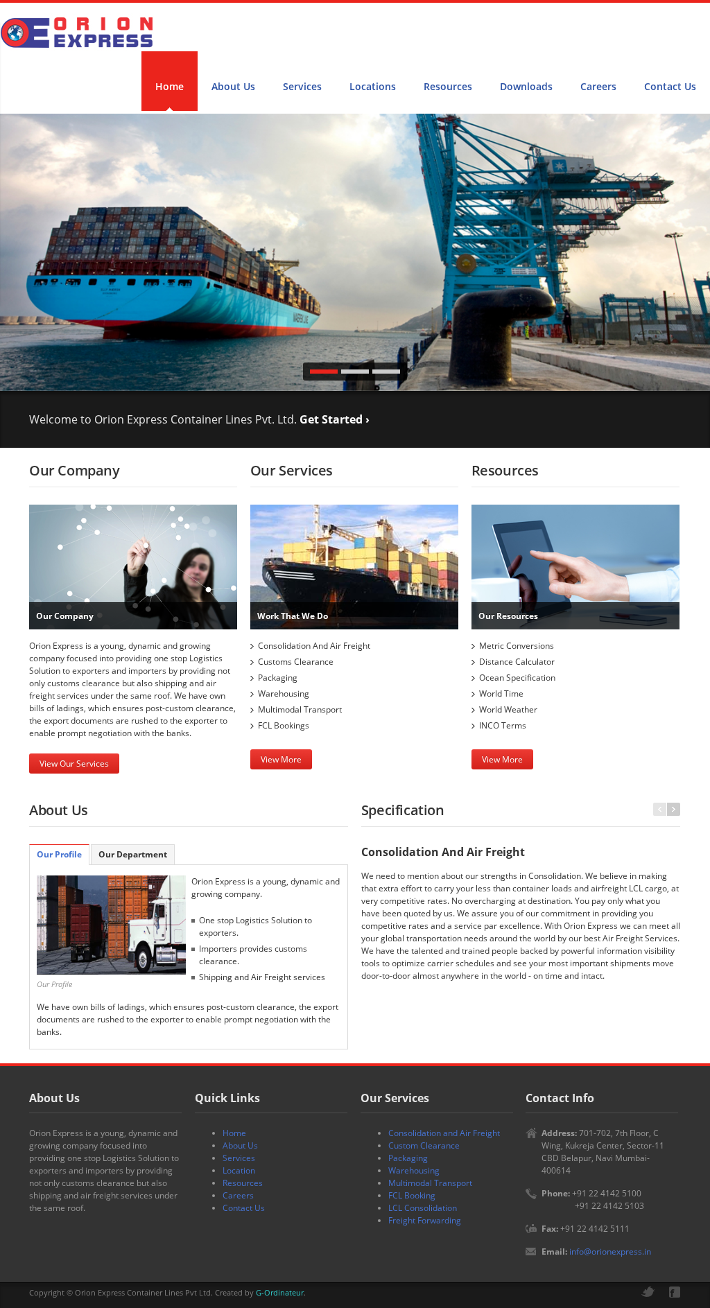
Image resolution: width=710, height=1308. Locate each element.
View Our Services (74, 763)
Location (239, 1170)
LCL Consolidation (422, 1208)
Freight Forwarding (424, 1220)
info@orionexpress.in (610, 1251)
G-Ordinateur (280, 1292)
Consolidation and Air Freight (444, 1133)
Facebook (674, 1292)
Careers (598, 86)
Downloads (526, 86)
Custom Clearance (424, 1145)
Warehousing (414, 1170)
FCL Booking (411, 1195)
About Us (233, 86)
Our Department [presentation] (132, 854)
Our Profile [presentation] (59, 854)
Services (302, 86)
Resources (448, 86)
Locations (372, 86)
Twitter (648, 1292)
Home (169, 86)
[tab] (59, 854)
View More (281, 759)
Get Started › (335, 419)
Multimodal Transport (430, 1183)
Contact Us (670, 86)
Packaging (408, 1158)
